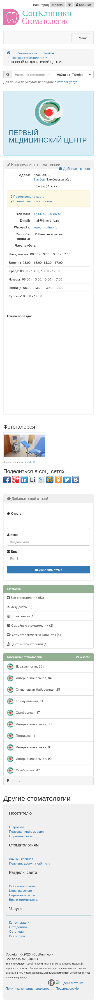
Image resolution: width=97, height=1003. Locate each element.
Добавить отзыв (76, 168)
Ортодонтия (18, 927)
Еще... (12, 780)
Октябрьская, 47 (27, 712)
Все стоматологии (22, 886)
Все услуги (17, 936)
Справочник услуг (22, 895)
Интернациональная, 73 (33, 724)
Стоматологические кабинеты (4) (36, 634)
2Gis (32, 461)
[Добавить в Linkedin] (24, 479)
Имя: (13, 534)
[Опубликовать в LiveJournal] (41, 479)
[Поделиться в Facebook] (7, 479)
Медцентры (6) (20, 606)
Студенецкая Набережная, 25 (37, 689)
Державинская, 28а (29, 666)
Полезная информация (26, 831)
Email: (15, 551)
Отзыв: (16, 513)
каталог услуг (67, 81)
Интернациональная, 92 (33, 758)
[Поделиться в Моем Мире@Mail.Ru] (49, 479)
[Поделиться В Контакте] (75, 479)
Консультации (19, 922)
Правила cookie (67, 988)
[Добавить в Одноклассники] (58, 479)
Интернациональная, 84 (33, 677)
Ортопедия (17, 931)
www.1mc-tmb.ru (46, 227)
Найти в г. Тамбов (70, 74)
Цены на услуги (20, 890)
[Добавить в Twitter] (67, 479)
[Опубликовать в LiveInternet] (32, 479)
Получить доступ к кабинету (29, 863)
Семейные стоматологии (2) (31, 625)
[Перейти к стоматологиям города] (69, 4)
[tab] (48, 780)
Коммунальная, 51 (29, 701)
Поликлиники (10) (23, 616)
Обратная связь (20, 836)
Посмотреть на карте (28, 196)
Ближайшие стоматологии (32, 201)
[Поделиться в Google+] (15, 479)
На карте (84, 657)
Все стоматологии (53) (27, 597)
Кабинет (84, 4)
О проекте (16, 827)
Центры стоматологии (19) (29, 644)
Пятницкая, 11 (26, 735)
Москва (57, 4)
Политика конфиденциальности (29, 988)
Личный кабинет (21, 858)
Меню (83, 38)
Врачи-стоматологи (23, 899)
